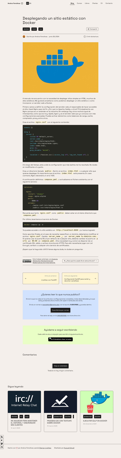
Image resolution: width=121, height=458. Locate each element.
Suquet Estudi (69, 448)
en (30, 3)
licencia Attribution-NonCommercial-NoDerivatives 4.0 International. (45, 261)
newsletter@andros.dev (50, 305)
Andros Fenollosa (41, 37)
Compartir (93, 29)
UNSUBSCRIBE (61, 315)
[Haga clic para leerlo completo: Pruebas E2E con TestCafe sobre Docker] (60, 411)
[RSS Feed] (2, 437)
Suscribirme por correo (60, 310)
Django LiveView (45, 448)
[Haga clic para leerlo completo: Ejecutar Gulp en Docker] (96, 411)
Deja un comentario (60, 366)
